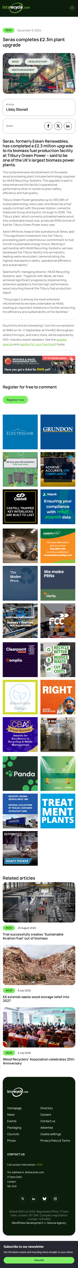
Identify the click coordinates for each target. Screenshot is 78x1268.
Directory (46, 1108)
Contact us (47, 1121)
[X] (58, 126)
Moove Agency (56, 1223)
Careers (45, 1115)
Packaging (14, 1128)
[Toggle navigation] (72, 8)
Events (11, 1121)
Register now (15, 400)
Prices (11, 1140)
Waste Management (23, 69)
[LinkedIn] (68, 126)
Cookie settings (50, 1134)
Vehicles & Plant (37, 61)
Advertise (46, 1128)
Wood (15, 61)
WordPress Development (27, 1223)
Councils (13, 1134)
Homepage (14, 1108)
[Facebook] (48, 126)
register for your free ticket (37, 344)
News (11, 1115)
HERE (39, 1164)
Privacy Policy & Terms (55, 1140)
